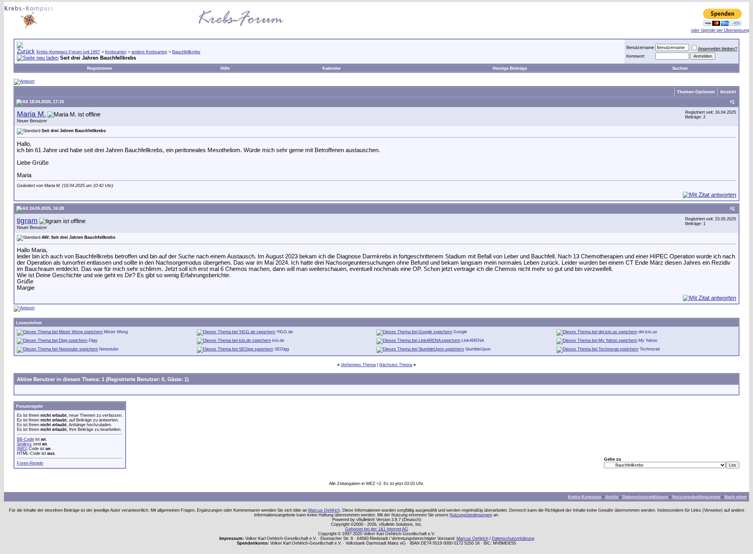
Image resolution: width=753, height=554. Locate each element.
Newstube (108, 349)
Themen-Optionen (696, 91)
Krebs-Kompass (584, 496)
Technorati (650, 349)
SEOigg (282, 349)
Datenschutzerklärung (645, 496)
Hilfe (225, 68)
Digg (93, 340)
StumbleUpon (478, 349)
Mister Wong (116, 331)
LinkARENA (473, 340)
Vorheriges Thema (358, 364)
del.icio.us (647, 331)
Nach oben (735, 496)
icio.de (278, 340)
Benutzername (640, 47)
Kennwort (635, 56)
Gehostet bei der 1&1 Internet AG (376, 529)
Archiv (611, 496)
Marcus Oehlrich (324, 510)
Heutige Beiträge (510, 68)
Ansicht (728, 91)
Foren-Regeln (30, 463)
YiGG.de (284, 331)
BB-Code (25, 439)
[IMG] (22, 448)
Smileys (24, 443)
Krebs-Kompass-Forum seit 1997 (68, 51)
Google (460, 331)
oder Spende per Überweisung (720, 30)
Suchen (680, 68)
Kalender (331, 68)
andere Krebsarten (149, 51)
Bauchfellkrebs (186, 51)
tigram (27, 220)
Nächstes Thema (395, 364)
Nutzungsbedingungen (696, 496)
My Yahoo (647, 340)
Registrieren (99, 68)
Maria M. (31, 114)
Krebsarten (115, 51)
